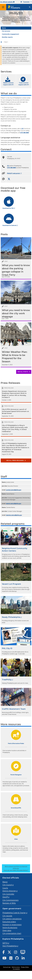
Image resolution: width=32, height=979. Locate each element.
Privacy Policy (25, 967)
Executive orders (9, 921)
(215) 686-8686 (24, 132)
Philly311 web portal (13, 173)
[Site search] (29, 7)
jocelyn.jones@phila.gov (13, 490)
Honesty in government (12, 924)
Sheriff (5, 897)
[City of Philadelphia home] (14, 7)
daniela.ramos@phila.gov (14, 515)
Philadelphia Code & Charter (14, 912)
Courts (5, 888)
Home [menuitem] (4, 28)
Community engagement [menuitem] (10, 34)
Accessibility (16, 969)
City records (7, 916)
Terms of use (7, 967)
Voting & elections (9, 927)
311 (23, 128)
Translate (26, 2)
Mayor (5, 882)
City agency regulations (12, 918)
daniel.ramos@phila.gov (13, 503)
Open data (6, 930)
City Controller (8, 894)
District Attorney (9, 891)
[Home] (1, 42)
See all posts (22, 372)
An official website (6, 2)
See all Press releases (15, 460)
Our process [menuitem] (6, 31)
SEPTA (5, 943)
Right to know (16, 967)
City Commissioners (10, 900)
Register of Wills (9, 903)
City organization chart (11, 933)
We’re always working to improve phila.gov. (16, 868)
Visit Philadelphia (9, 946)
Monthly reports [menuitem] (7, 37)
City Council (7, 885)
